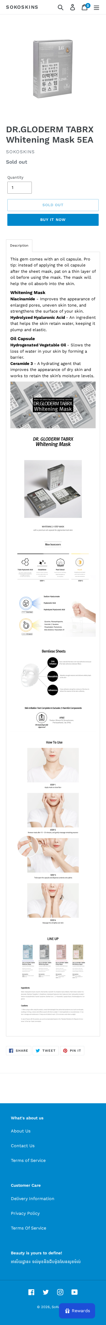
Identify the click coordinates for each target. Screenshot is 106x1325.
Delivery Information (32, 1198)
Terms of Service (28, 1160)
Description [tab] (19, 245)
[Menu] (96, 7)
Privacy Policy (25, 1213)
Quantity (15, 177)
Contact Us (23, 1145)
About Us (20, 1131)
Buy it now (53, 219)
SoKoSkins (22, 7)
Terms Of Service (28, 1228)
